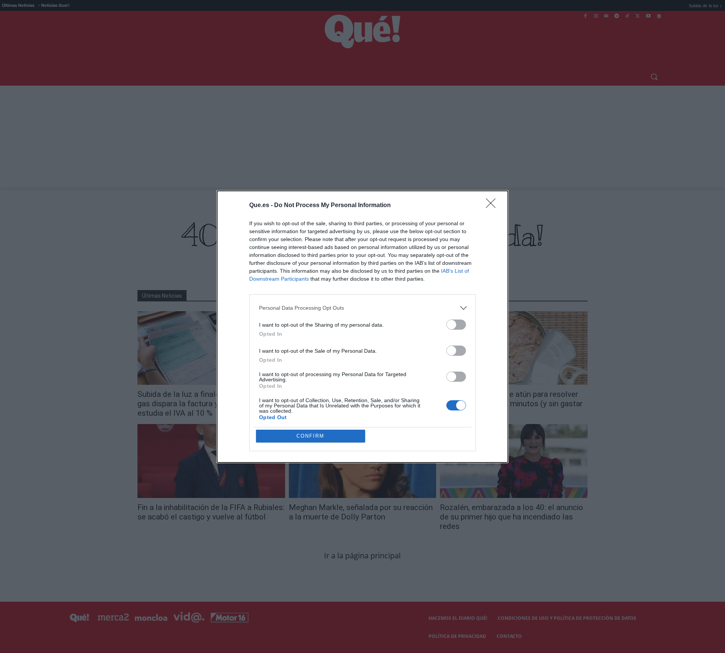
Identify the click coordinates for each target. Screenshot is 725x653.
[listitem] (362, 308)
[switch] (456, 325)
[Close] (493, 205)
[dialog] (362, 326)
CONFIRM (310, 436)
